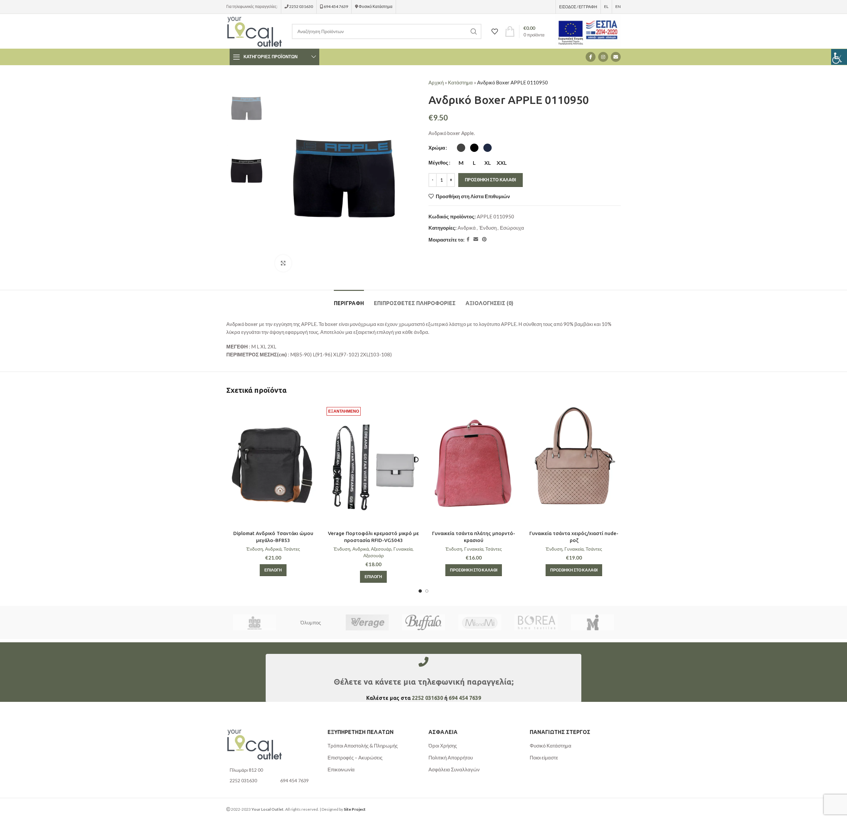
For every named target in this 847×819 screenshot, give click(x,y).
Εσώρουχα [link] (512, 228)
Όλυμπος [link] (310, 622)
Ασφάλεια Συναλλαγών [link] (454, 769)
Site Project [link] (355, 809)
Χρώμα (436, 148)
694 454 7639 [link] (335, 6)
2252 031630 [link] (301, 6)
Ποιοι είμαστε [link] (544, 757)
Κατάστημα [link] (460, 82)
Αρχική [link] (436, 82)
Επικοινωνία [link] (341, 769)
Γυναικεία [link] (403, 549)
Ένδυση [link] (488, 228)
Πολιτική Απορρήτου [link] (450, 757)
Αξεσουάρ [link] (381, 549)
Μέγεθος (438, 162)
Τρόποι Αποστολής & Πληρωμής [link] (363, 746)
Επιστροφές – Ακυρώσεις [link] (355, 757)
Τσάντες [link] (292, 549)
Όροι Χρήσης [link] (442, 746)
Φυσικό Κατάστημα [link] (375, 6)
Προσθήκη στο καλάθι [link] (490, 179)
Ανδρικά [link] (467, 228)
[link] (839, 57)
